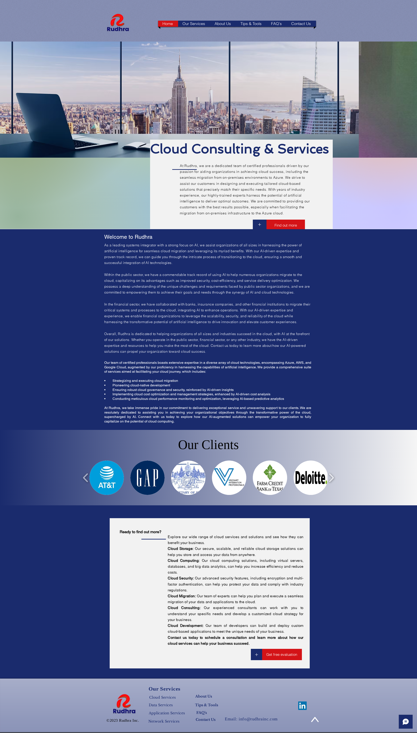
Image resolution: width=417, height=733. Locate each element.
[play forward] (331, 478)
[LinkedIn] (302, 705)
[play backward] (86, 478)
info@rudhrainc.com (258, 718)
